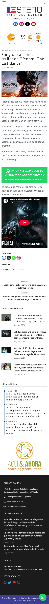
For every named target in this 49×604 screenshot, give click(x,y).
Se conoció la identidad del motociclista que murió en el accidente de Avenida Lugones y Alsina (24, 535)
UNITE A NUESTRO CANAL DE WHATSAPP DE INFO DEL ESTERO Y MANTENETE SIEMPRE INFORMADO (24, 175)
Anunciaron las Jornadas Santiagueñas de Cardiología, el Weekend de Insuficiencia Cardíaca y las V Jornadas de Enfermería (24, 522)
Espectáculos (25, 50)
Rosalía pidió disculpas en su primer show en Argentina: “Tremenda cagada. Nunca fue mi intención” (29, 351)
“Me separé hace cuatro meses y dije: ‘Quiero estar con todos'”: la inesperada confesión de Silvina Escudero (30, 367)
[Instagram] (18, 258)
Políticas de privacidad (24, 601)
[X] (9, 258)
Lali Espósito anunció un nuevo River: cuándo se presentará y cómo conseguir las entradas (30, 335)
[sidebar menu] (4, 3)
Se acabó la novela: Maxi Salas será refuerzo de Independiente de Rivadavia (24, 547)
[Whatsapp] (14, 258)
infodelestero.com (10, 50)
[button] (42, 597)
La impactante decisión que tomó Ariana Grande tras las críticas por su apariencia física (29, 318)
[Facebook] (4, 258)
